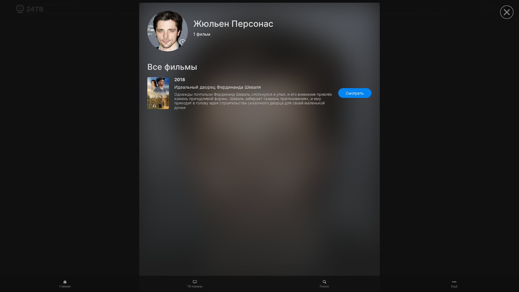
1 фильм (201, 34)
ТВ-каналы (194, 286)
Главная (65, 286)
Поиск (324, 286)
